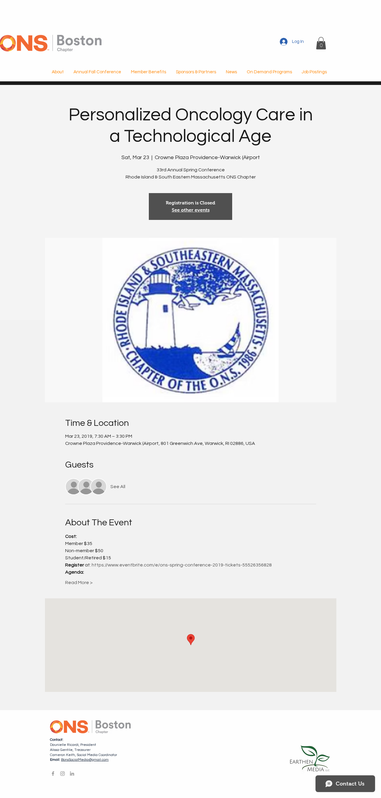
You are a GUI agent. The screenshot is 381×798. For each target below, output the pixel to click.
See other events (191, 209)
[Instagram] (62, 774)
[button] (321, 43)
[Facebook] (53, 774)
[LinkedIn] (72, 774)
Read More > (79, 582)
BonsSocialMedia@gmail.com (85, 760)
